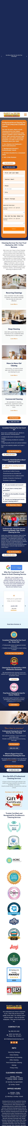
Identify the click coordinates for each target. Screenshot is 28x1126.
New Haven (22, 1122)
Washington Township (13, 1122)
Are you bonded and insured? (14, 485)
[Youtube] (16, 1042)
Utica (17, 1116)
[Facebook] (11, 1042)
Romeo (24, 1116)
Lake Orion (23, 1125)
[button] (1, 56)
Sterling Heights (11, 1120)
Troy (20, 1116)
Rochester (10, 1118)
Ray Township (21, 1123)
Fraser (16, 1123)
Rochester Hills (17, 1118)
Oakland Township (6, 1125)
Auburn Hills (19, 1120)
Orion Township (16, 1125)
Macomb (5, 1118)
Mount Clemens (11, 1116)
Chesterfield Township (8, 1123)
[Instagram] (14, 1042)
